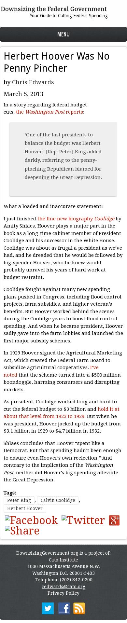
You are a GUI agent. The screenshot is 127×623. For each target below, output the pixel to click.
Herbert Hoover (25, 508)
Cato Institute (63, 559)
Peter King (19, 500)
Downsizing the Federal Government (54, 9)
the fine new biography (75, 219)
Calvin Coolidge (58, 500)
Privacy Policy (63, 593)
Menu (63, 34)
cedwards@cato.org (63, 586)
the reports (49, 112)
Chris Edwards (33, 82)
